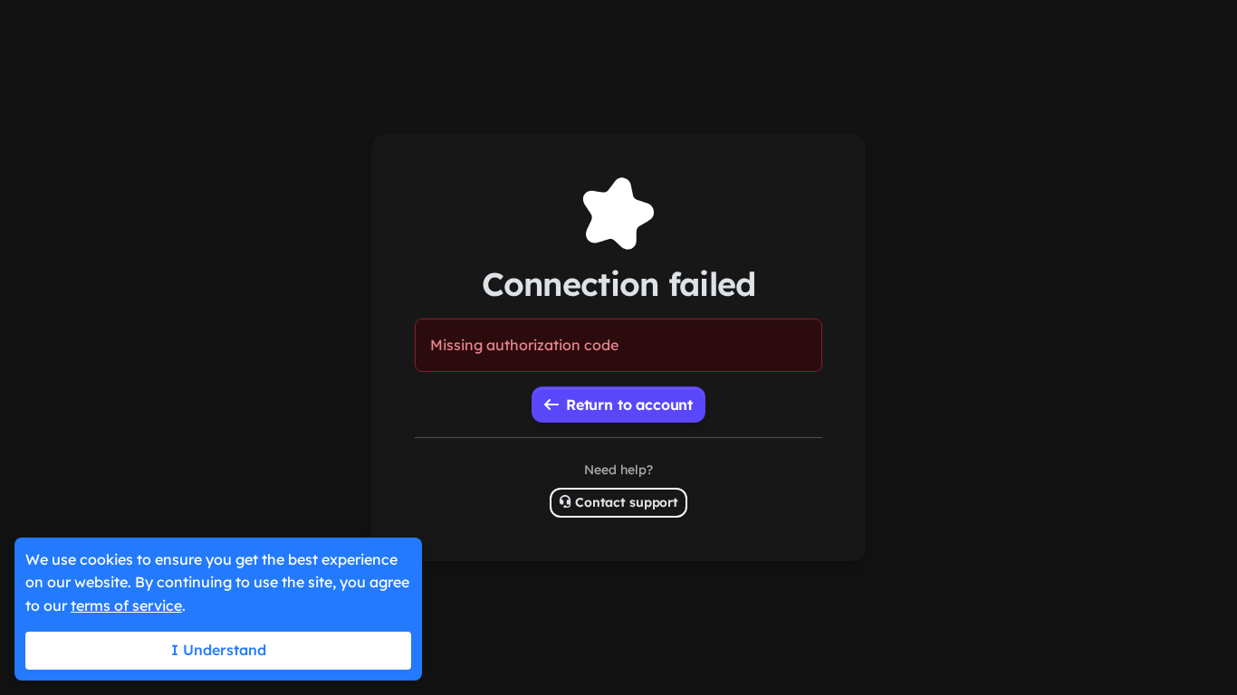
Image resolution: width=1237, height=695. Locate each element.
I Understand (218, 650)
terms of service (126, 605)
